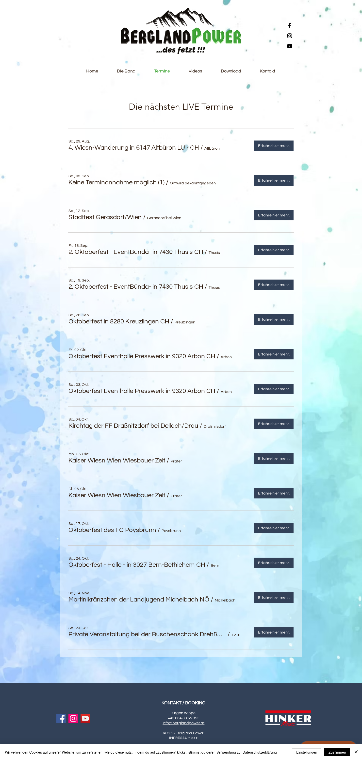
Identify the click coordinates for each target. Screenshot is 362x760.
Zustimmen (337, 752)
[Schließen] (356, 752)
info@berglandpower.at (183, 723)
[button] (133, 147)
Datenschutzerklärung (260, 752)
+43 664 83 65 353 (183, 718)
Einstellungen (306, 752)
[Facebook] (289, 25)
